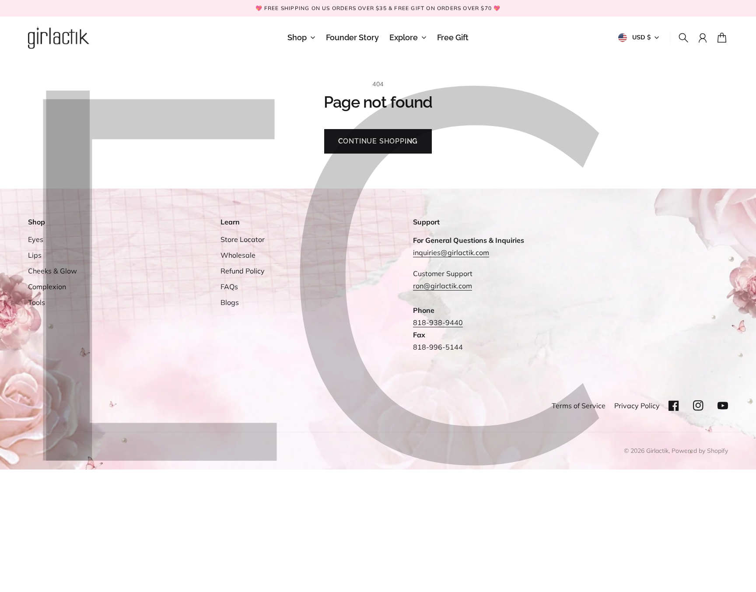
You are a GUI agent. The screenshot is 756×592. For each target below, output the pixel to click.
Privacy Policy (637, 405)
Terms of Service (579, 405)
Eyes (35, 239)
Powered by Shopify (700, 451)
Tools (36, 302)
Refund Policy (242, 270)
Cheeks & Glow (52, 270)
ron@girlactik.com (442, 285)
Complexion (47, 286)
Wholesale (238, 255)
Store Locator (242, 239)
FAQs (229, 286)
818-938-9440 (438, 322)
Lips (35, 255)
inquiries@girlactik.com (451, 252)
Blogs (229, 302)
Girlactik (657, 451)
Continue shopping (378, 141)
